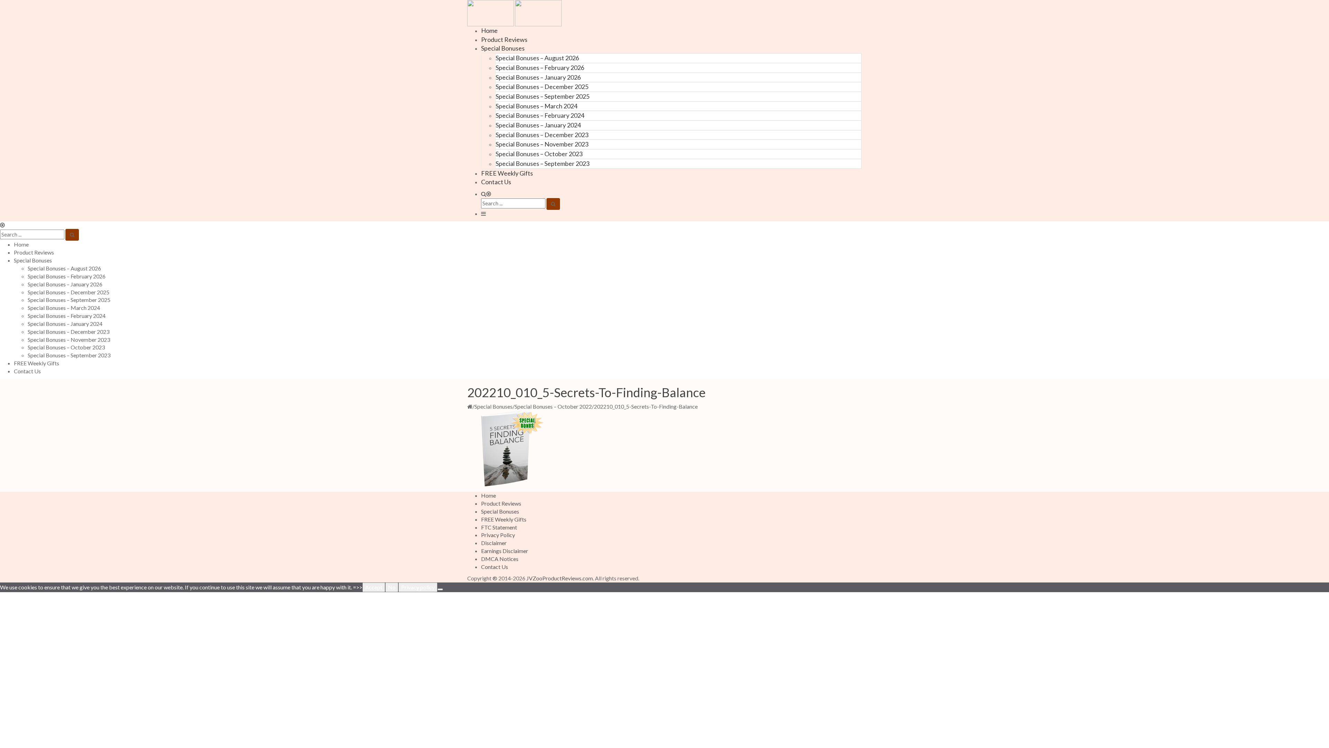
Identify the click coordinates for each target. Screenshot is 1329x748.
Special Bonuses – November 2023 (542, 144)
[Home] (469, 406)
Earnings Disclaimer (504, 550)
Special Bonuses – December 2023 (542, 135)
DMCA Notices (499, 558)
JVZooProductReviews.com (559, 578)
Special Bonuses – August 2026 (537, 58)
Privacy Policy (498, 535)
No (392, 587)
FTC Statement (499, 527)
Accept (373, 587)
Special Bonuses (503, 48)
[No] (440, 589)
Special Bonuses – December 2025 (542, 86)
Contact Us (496, 182)
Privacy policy (418, 587)
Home (489, 30)
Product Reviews (504, 39)
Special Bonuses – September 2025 (542, 96)
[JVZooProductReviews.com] (514, 12)
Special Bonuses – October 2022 (553, 406)
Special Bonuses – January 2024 (538, 125)
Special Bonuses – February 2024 (540, 115)
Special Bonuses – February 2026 (540, 67)
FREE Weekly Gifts (507, 173)
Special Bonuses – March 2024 (536, 106)
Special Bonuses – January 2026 (538, 77)
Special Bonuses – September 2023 (542, 163)
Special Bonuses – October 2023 (539, 154)
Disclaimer (494, 543)
